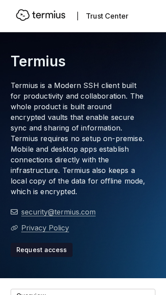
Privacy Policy (45, 227)
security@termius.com (58, 211)
